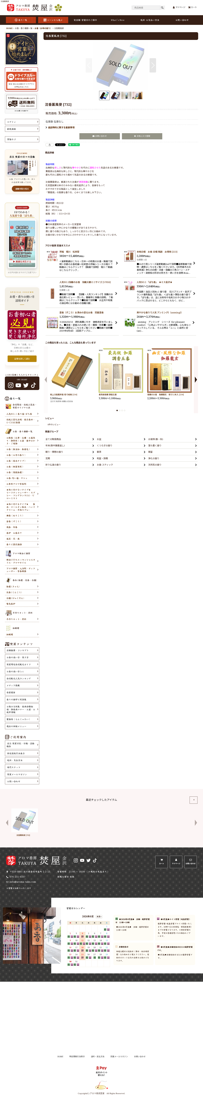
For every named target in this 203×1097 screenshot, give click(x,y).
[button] (89, 65)
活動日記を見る (22, 188)
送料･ (149, 20)
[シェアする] (50, 144)
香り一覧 (22, 20)
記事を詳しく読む (22, 358)
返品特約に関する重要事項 (61, 127)
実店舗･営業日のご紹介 (85, 20)
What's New (118, 20)
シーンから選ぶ (55, 20)
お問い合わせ (182, 20)
